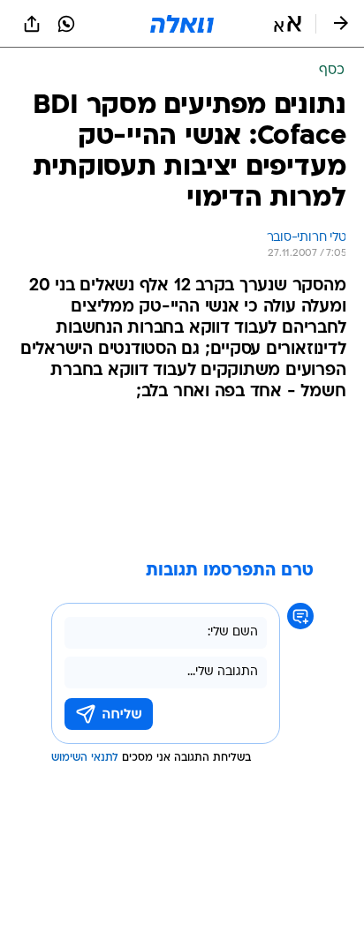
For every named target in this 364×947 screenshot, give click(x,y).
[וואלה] (182, 24)
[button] (287, 24)
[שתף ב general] (32, 24)
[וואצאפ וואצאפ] (66, 24)
